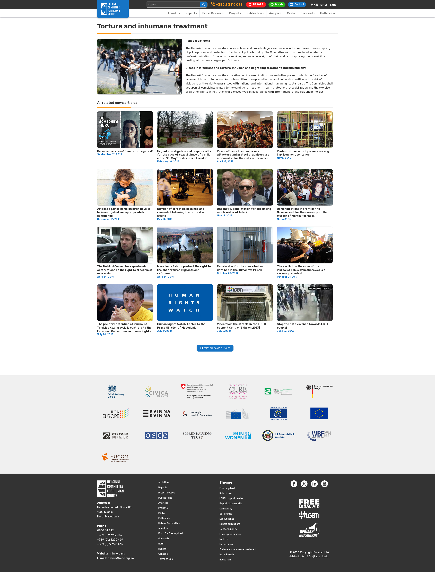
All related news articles (215, 348)
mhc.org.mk (117, 553)
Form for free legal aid (170, 533)
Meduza (224, 539)
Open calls (308, 13)
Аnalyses (275, 13)
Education (225, 559)
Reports (191, 13)
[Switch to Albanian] (323, 4)
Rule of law (226, 493)
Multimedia (327, 13)
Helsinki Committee (169, 523)
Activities (163, 482)
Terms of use (165, 559)
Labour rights (227, 518)
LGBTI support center (231, 498)
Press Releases (212, 13)
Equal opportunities (230, 534)
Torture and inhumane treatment (238, 549)
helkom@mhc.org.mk (121, 558)
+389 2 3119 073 (229, 5)
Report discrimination (231, 503)
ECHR (161, 543)
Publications (255, 13)
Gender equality (228, 529)
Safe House (226, 513)
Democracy (226, 508)
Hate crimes (226, 544)
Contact (163, 553)
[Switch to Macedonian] (314, 4)
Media (291, 13)
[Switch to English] (333, 4)
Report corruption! (230, 524)
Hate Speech (227, 554)
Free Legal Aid (227, 488)
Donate (162, 548)
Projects (235, 13)
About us (174, 13)
